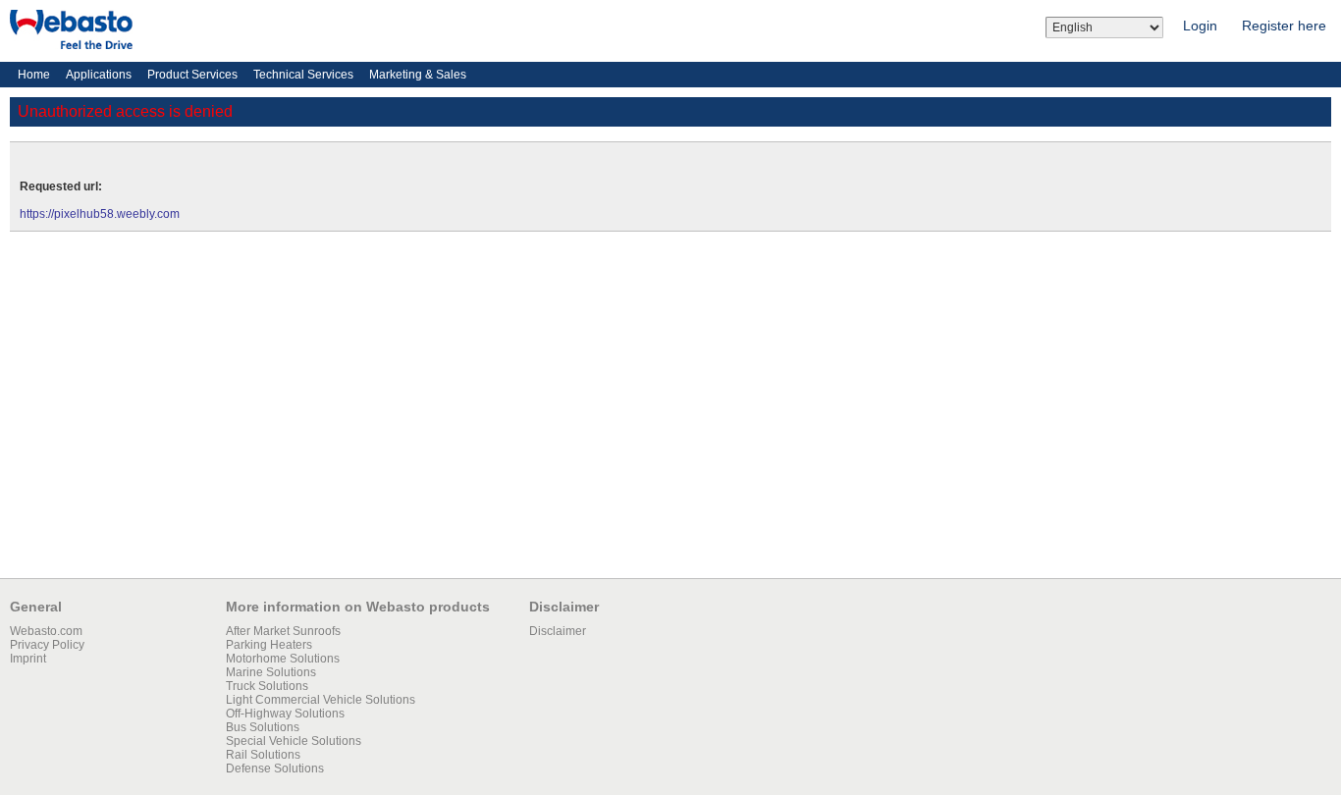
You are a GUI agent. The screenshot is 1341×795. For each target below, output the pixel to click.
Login (1200, 25)
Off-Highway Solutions (285, 713)
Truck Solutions (267, 686)
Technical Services (303, 74)
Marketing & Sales (417, 74)
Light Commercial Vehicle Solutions (320, 700)
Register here (1284, 25)
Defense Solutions (275, 768)
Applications (99, 74)
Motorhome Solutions (283, 658)
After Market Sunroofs (283, 631)
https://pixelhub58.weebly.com (100, 214)
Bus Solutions (262, 727)
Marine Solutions (271, 672)
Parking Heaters (269, 645)
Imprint (28, 658)
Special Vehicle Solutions (293, 741)
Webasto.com (46, 631)
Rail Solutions (263, 755)
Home (34, 74)
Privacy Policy (47, 645)
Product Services (192, 74)
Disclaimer (557, 631)
